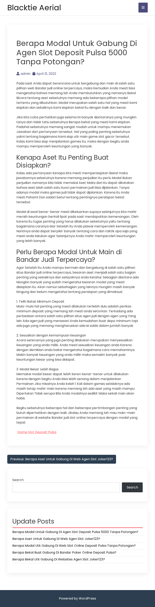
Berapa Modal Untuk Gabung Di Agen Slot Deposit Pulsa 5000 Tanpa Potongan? (75, 532)
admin (25, 73)
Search (18, 480)
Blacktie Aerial (34, 7)
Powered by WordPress (77, 598)
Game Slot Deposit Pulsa (36, 432)
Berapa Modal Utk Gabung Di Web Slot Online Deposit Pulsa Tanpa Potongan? (74, 545)
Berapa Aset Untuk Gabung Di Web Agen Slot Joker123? (56, 538)
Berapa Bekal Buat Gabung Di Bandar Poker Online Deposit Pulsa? (64, 552)
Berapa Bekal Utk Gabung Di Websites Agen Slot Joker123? (58, 559)
